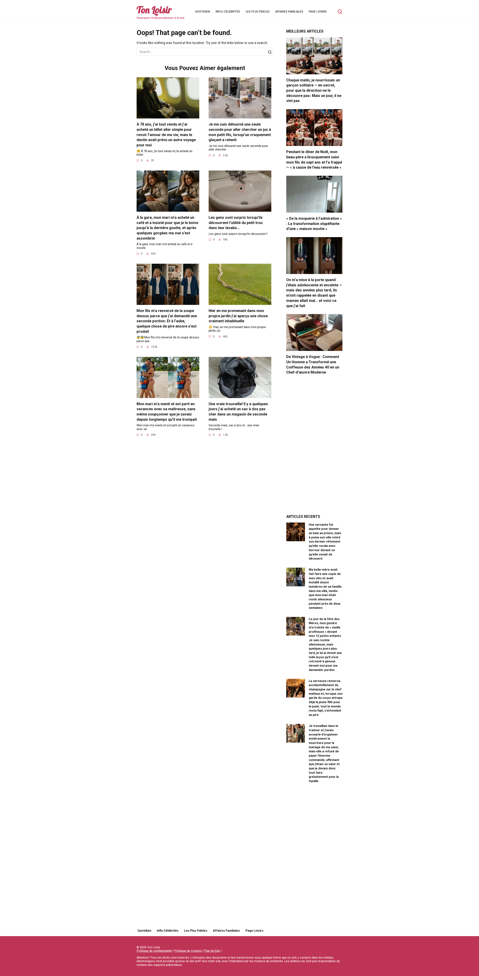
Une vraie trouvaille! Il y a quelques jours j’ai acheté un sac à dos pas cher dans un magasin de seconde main (238, 412)
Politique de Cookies (188, 951)
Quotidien (202, 11)
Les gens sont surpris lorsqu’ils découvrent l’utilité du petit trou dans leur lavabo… (236, 222)
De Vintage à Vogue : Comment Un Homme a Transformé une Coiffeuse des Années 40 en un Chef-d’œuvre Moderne (312, 364)
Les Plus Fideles (258, 11)
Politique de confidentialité (154, 951)
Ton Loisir (154, 10)
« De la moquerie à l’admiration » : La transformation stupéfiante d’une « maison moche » (314, 223)
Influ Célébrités (228, 11)
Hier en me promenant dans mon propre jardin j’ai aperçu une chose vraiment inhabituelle (238, 316)
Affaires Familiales (289, 11)
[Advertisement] (314, 447)
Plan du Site (212, 951)
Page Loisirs (318, 11)
